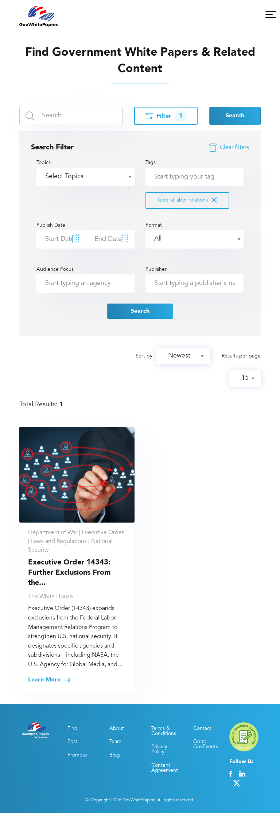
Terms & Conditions (163, 731)
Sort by (144, 356)
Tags (176, 181)
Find (72, 728)
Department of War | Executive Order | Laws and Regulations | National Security (76, 541)
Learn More (45, 680)
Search (235, 116)
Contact (202, 728)
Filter (170, 116)
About (116, 728)
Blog (114, 755)
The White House (50, 597)
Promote (77, 755)
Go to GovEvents (205, 744)
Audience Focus (55, 269)
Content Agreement (163, 768)
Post (72, 741)
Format (153, 225)
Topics (43, 162)
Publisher (156, 269)
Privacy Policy (159, 749)
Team (115, 741)
